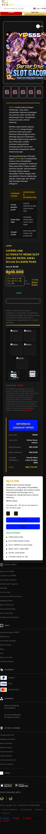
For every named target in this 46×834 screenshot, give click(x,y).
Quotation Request (8, 580)
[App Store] (7, 786)
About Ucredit (6, 657)
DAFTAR (23, 520)
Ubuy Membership (7, 609)
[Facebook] (6, 818)
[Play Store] (22, 786)
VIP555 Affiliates (7, 661)
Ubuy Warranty (6, 613)
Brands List (4, 636)
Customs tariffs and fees (11, 596)
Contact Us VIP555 (8, 575)
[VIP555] (11, 4)
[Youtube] (28, 818)
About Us (39, 809)
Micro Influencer (7, 605)
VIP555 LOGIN (14, 129)
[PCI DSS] (2, 798)
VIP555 (11, 107)
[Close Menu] (5, 5)
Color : (11, 301)
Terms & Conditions (9, 809)
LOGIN (11, 12)
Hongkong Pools (7, 735)
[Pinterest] (6, 821)
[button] (38, 26)
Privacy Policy (26, 809)
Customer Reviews (8, 641)
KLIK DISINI (27, 410)
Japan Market (6, 756)
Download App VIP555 (9, 632)
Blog (2, 649)
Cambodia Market (8, 760)
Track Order (5, 592)
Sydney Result (6, 747)
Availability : (11, 293)
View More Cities (7, 768)
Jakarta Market (6, 764)
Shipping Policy (6, 600)
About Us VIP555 (7, 571)
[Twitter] (40, 818)
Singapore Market (7, 739)
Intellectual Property (9, 584)
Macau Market (6, 743)
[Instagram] (17, 818)
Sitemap (3, 588)
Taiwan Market (6, 751)
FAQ (1, 653)
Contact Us (6, 813)
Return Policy (5, 645)
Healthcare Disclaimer (9, 617)
